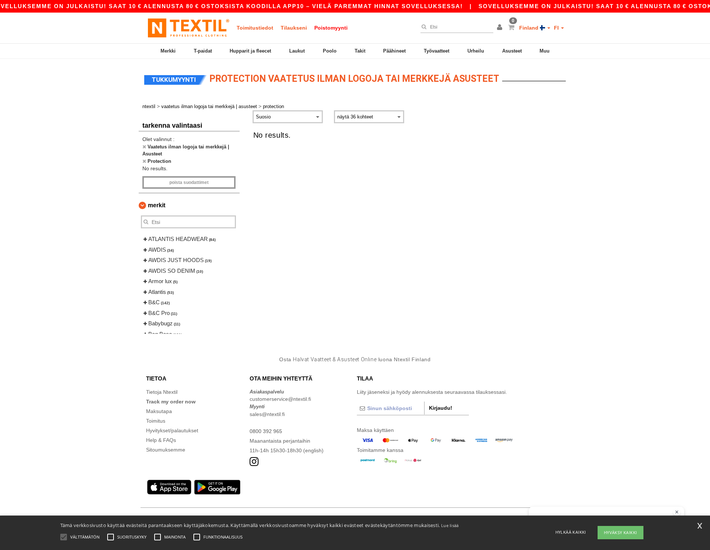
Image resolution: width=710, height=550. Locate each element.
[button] (500, 28)
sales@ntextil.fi (267, 414)
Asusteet (512, 51)
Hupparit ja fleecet (250, 51)
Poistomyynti (331, 28)
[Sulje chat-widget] (676, 512)
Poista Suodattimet (189, 182)
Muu (545, 51)
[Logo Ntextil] (188, 28)
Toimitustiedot (255, 28)
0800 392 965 (266, 431)
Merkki (168, 51)
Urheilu (475, 51)
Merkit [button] (156, 205)
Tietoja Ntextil (162, 392)
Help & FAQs (161, 440)
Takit (360, 51)
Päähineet (394, 51)
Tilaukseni (294, 28)
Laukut (297, 51)
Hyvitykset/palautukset (172, 430)
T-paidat (203, 51)
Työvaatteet (436, 51)
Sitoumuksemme (165, 450)
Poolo (330, 51)
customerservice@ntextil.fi (280, 399)
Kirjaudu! (440, 408)
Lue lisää (450, 525)
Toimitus (155, 421)
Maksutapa (159, 411)
